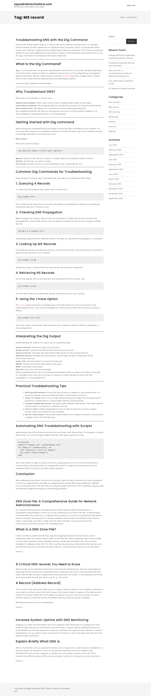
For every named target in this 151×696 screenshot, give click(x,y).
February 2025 (115, 150)
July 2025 (113, 145)
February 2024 (115, 164)
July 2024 (113, 160)
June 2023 (113, 174)
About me (131, 5)
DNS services (114, 112)
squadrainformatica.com (33, 4)
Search (112, 36)
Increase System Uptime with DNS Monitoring (52, 620)
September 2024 (116, 155)
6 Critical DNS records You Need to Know (48, 564)
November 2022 (115, 194)
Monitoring (113, 117)
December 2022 (116, 189)
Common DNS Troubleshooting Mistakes (34, 83)
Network (112, 122)
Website (112, 131)
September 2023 (116, 169)
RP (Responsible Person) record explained (34, 602)
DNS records (114, 102)
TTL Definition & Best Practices (122, 88)
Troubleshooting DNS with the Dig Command (52, 40)
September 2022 (116, 198)
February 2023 (115, 184)
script (22, 463)
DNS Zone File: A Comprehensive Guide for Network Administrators (56, 503)
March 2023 (114, 179)
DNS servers (114, 107)
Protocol (112, 126)
